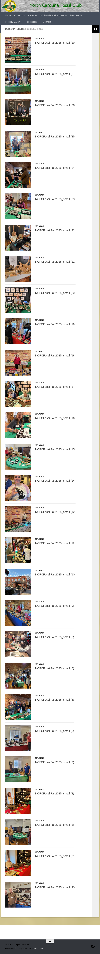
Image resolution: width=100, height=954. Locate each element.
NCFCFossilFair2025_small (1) (54, 824)
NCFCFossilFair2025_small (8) (54, 637)
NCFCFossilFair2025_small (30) (55, 887)
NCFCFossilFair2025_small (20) (55, 293)
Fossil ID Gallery (12, 22)
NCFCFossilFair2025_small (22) (55, 230)
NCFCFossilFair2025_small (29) (55, 42)
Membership (76, 15)
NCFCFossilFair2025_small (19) (55, 324)
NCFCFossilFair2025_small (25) (55, 136)
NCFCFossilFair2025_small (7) (54, 668)
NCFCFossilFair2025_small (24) (55, 167)
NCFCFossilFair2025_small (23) (55, 199)
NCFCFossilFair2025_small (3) (54, 762)
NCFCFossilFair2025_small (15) (55, 449)
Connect (47, 22)
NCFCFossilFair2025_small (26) (55, 105)
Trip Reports (31, 22)
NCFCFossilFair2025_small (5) (54, 731)
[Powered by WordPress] (15, 948)
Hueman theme (37, 948)
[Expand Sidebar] (95, 29)
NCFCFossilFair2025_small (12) (55, 512)
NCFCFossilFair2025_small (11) (55, 543)
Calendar (32, 15)
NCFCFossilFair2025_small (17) (55, 386)
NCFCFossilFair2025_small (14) (55, 480)
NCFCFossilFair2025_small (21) (55, 261)
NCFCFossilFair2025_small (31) (55, 856)
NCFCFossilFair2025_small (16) (55, 418)
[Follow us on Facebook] (93, 946)
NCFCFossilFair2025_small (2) (54, 793)
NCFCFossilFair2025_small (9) (54, 605)
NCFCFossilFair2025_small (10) (55, 574)
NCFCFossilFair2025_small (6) (54, 699)
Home (8, 15)
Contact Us (19, 15)
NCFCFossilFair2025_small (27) (55, 74)
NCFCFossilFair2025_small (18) (55, 355)
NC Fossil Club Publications (53, 15)
